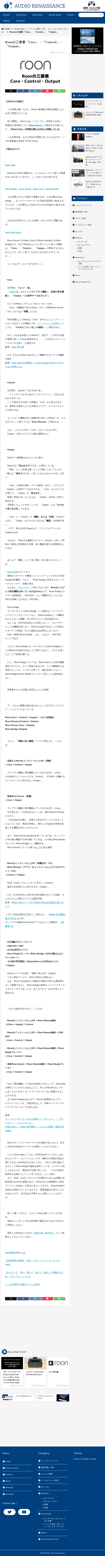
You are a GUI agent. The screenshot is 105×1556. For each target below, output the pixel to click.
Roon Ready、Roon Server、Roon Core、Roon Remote (32, 189)
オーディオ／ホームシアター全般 (90, 262)
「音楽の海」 (13, 292)
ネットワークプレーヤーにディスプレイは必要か (93, 104)
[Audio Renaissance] (35, 5)
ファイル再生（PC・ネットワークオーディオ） (89, 268)
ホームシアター (84, 245)
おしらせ (78, 231)
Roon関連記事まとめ (15, 1252)
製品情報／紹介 (81, 212)
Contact (20, 21)
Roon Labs (10, 165)
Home (6, 15)
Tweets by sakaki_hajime (84, 1459)
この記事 (41, 847)
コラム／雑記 (80, 218)
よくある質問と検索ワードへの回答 (22, 1284)
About (6, 21)
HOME (7, 29)
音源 (80, 251)
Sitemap (9, 1487)
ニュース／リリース (83, 205)
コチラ (39, 689)
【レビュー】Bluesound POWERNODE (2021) (94, 113)
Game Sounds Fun (83, 282)
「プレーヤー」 (23, 587)
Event (70, 15)
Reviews (38, 15)
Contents (21, 15)
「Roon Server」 (35, 125)
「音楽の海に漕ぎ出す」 (44, 1233)
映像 (80, 248)
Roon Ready (13, 572)
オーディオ (82, 242)
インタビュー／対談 (83, 225)
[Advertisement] (35, 1326)
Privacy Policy (12, 1468)
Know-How (55, 15)
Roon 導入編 (18, 347)
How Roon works (13, 232)
